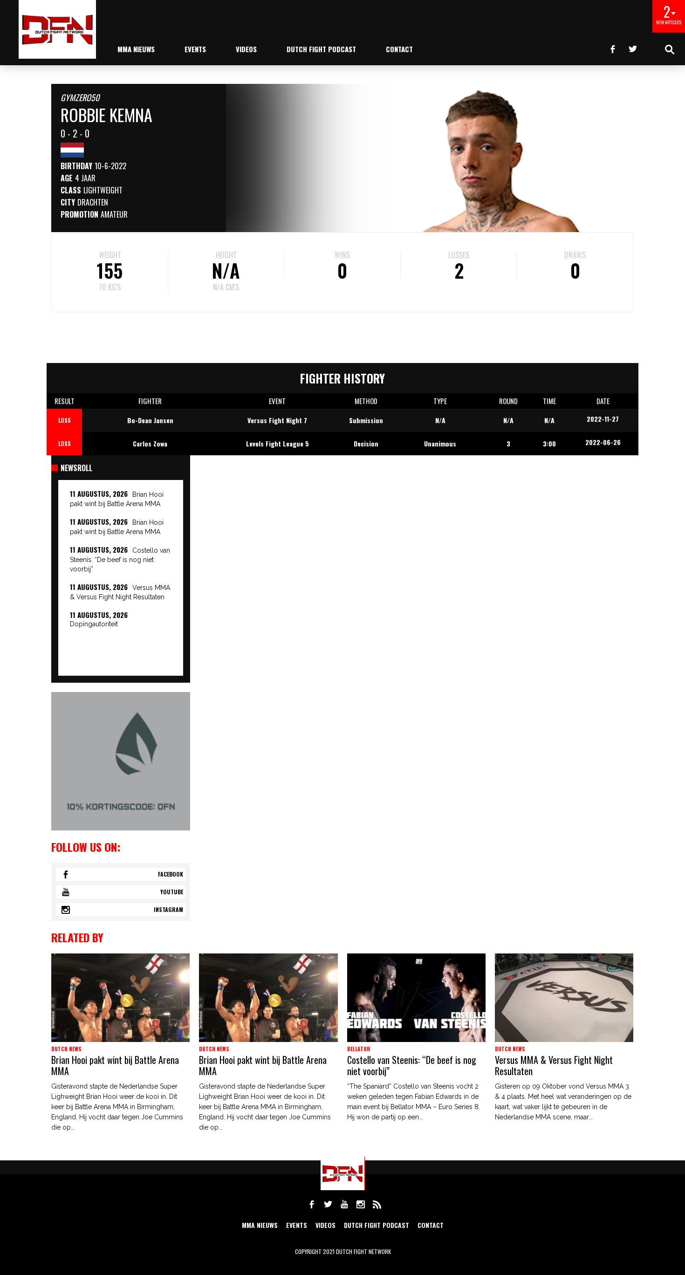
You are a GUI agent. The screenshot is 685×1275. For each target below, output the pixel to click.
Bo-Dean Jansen (150, 420)
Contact (399, 49)
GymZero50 (80, 97)
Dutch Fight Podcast (321, 49)
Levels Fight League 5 (277, 443)
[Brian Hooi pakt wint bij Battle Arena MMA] (120, 997)
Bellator (358, 1049)
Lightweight (103, 190)
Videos (246, 49)
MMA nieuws (136, 49)
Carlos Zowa (150, 443)
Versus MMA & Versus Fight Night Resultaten (554, 1065)
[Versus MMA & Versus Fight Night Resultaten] (564, 997)
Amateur (114, 214)
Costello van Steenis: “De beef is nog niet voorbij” (120, 560)
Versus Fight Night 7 (277, 420)
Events (195, 49)
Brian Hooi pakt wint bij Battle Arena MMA (115, 1065)
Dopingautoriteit (94, 624)
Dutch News (66, 1049)
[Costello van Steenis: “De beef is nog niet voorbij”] (416, 997)
